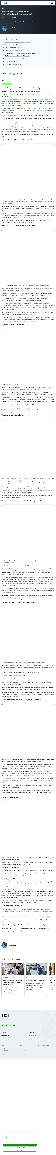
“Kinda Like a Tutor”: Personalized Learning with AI (18, 44)
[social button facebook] (10, 74)
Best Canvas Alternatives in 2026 (35, 980)
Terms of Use (22, 1045)
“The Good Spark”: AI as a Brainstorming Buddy (17, 42)
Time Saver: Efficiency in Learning (13, 47)
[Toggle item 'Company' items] (8, 1035)
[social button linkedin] (18, 74)
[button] (5, 1134)
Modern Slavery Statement (44, 1045)
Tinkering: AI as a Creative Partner (14, 50)
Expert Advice (7, 84)
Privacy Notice (4, 1048)
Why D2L (3, 1032)
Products (31, 1032)
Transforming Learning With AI (13, 64)
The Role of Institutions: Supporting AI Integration (17, 56)
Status (2, 1045)
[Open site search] (48, 3)
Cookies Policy (23, 1050)
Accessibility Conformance (26, 1048)
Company (4, 1035)
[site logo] (5, 3)
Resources (4, 1038)
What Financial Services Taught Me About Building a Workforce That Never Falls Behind (12, 982)
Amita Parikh (12, 28)
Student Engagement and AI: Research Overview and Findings (24, 101)
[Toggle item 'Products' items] (35, 1032)
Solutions (31, 1035)
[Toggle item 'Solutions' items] (35, 1035)
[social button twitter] (14, 74)
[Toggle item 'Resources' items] (8, 1038)
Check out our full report (31, 931)
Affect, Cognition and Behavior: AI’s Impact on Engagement (20, 58)
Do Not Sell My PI (5, 1050)
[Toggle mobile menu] (52, 3)
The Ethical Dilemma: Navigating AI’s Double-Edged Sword (20, 53)
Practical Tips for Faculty (11, 61)
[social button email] (21, 74)
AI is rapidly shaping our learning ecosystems (27, 916)
